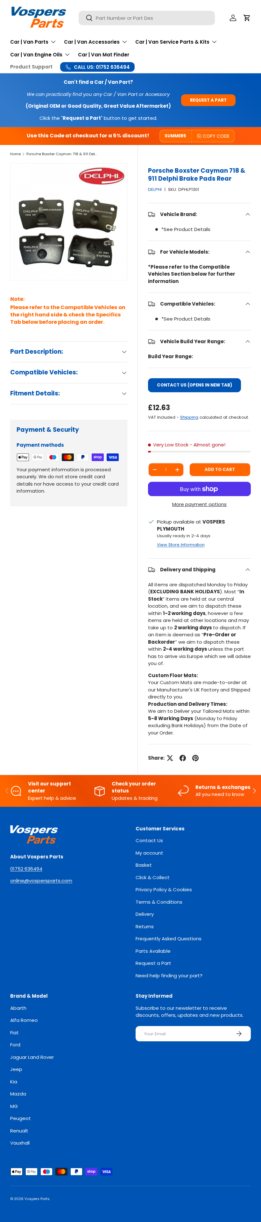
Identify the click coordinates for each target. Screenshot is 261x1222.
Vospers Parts (37, 1198)
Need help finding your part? (169, 975)
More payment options (199, 504)
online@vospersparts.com (41, 880)
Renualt (19, 1130)
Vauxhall (20, 1142)
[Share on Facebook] (182, 758)
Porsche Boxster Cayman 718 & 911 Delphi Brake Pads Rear (62, 153)
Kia (13, 1081)
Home (15, 153)
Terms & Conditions (159, 902)
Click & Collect (153, 877)
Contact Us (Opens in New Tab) (194, 385)
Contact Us (149, 840)
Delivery (145, 914)
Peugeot (20, 1118)
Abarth (18, 1008)
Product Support (31, 66)
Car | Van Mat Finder (103, 54)
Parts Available (153, 951)
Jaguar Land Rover (32, 1057)
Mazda (18, 1093)
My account (149, 853)
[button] (247, 18)
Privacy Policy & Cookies (164, 889)
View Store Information (181, 545)
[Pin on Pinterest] (195, 758)
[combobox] (147, 18)
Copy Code (216, 136)
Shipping (189, 417)
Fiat (14, 1032)
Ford (15, 1044)
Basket (144, 865)
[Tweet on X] (170, 758)
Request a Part (208, 100)
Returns (145, 926)
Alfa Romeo (24, 1020)
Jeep (16, 1069)
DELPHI (155, 189)
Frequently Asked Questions (168, 938)
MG (14, 1106)
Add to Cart (220, 469)
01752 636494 (26, 868)
